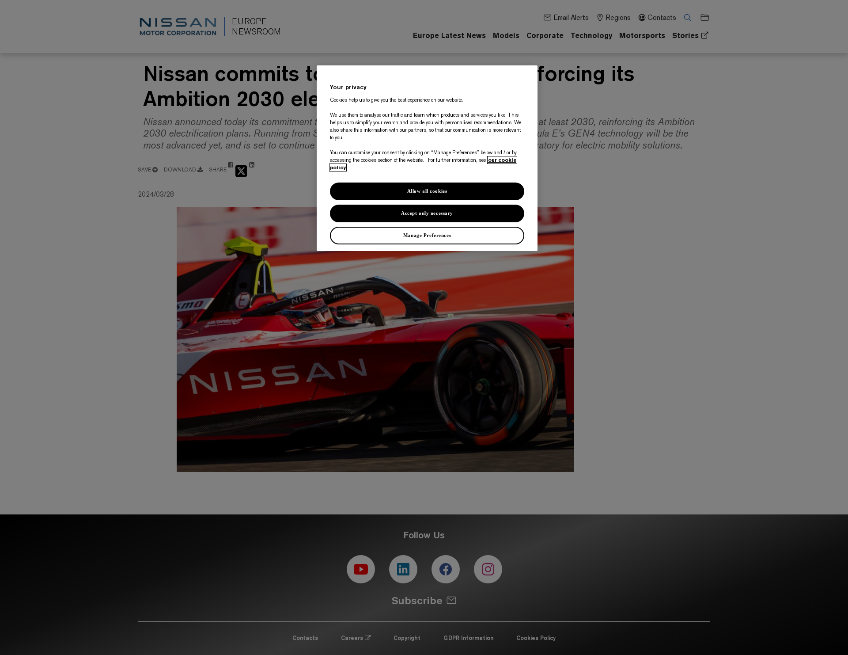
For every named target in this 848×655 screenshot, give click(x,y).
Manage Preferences (427, 235)
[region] (427, 158)
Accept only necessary (427, 213)
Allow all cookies (427, 191)
